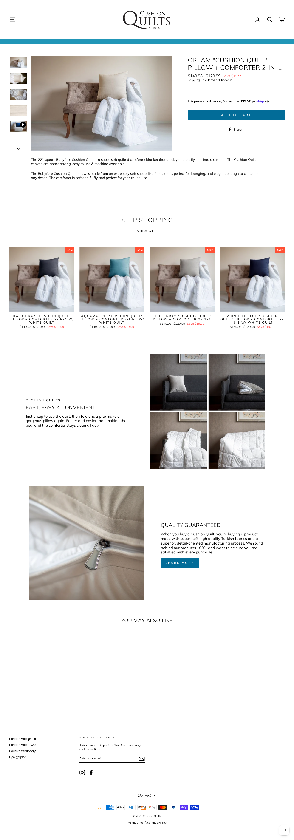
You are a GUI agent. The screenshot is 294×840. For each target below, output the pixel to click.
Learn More (180, 563)
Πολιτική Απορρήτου (22, 739)
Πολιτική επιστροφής (22, 751)
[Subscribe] (142, 758)
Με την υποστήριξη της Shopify (147, 822)
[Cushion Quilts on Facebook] (91, 772)
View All (147, 231)
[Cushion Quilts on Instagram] (82, 772)
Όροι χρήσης (17, 757)
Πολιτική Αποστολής (22, 744)
